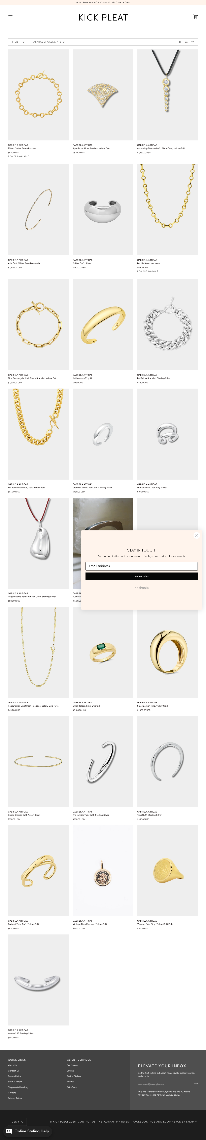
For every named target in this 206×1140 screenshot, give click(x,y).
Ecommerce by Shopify (180, 1121)
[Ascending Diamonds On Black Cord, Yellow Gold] (167, 94)
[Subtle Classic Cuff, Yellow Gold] (38, 761)
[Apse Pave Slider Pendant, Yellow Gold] (103, 94)
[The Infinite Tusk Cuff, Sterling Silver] (103, 761)
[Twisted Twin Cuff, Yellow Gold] (38, 870)
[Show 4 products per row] (194, 42)
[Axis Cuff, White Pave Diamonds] (38, 209)
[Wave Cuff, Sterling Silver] (38, 979)
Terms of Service (165, 1095)
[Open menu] (14, 17)
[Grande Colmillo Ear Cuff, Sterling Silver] (103, 434)
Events (70, 1081)
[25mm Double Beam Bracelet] (38, 94)
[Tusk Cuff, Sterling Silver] (167, 761)
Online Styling (74, 1076)
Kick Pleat (60, 1121)
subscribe (142, 576)
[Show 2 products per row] (180, 42)
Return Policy (14, 1076)
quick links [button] (17, 1059)
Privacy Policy (145, 1095)
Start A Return (15, 1081)
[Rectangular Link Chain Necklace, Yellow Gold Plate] (38, 652)
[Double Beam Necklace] (167, 209)
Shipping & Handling (18, 1087)
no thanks (142, 587)
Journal (70, 1070)
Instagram (106, 1121)
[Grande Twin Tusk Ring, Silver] (167, 434)
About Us (12, 1065)
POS (153, 1121)
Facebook (140, 1121)
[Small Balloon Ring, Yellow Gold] (167, 652)
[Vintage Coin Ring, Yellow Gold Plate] (167, 870)
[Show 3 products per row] (186, 42)
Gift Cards (72, 1087)
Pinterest (123, 1121)
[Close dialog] (196, 535)
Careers (12, 1092)
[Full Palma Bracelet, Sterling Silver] (167, 324)
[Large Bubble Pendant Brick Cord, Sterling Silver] (38, 543)
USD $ (15, 1121)
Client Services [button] (79, 1059)
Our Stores (72, 1065)
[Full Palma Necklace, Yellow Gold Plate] (38, 434)
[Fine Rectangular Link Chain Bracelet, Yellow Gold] (38, 324)
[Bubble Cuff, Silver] (103, 209)
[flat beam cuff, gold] (103, 324)
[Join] (194, 1084)
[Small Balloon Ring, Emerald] (103, 652)
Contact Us (13, 1070)
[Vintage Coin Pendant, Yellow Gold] (103, 870)
